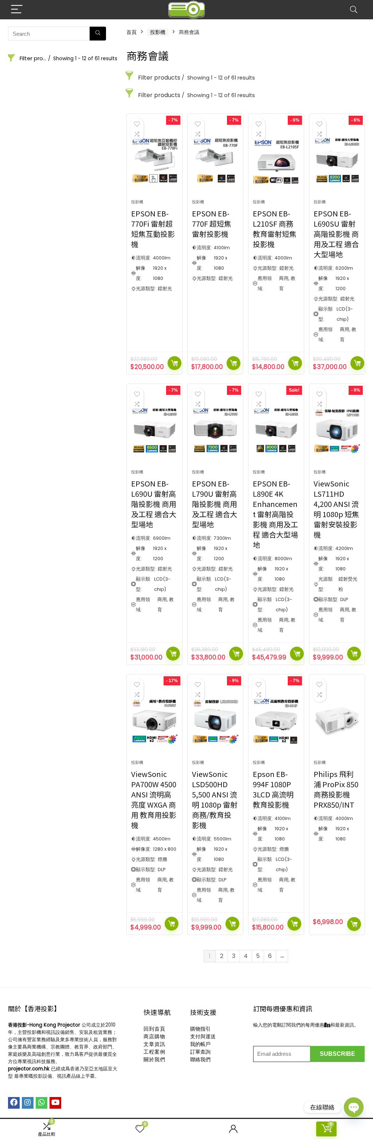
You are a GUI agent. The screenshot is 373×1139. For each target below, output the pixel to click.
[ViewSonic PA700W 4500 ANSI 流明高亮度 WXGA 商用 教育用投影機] (154, 721)
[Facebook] (14, 1103)
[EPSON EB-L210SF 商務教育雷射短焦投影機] (276, 160)
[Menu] (16, 9)
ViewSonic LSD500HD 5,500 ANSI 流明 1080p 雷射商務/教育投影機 (214, 799)
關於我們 (154, 1059)
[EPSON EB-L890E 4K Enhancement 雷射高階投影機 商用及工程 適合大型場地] (276, 430)
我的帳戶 (200, 1044)
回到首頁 (154, 1028)
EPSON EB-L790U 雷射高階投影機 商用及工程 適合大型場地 (214, 504)
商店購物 (154, 1036)
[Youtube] (55, 1103)
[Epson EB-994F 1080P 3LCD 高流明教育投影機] (276, 721)
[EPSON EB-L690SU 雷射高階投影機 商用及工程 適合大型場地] (337, 160)
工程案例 (154, 1051)
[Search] (353, 9)
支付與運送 (203, 1036)
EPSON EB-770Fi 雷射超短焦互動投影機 (153, 228)
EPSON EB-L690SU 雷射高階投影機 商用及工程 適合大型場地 (336, 233)
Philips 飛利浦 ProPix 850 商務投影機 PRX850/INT (336, 789)
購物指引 (200, 1028)
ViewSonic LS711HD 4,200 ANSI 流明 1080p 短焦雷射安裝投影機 (336, 509)
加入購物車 (174, 363)
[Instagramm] (28, 1103)
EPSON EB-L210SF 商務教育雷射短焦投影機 (275, 228)
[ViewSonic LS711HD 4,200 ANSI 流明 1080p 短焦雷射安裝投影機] (337, 430)
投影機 (157, 32)
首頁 (131, 32)
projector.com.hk (29, 1068)
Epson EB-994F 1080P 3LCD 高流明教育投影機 (273, 789)
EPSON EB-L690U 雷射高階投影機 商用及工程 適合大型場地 (153, 504)
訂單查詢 (200, 1051)
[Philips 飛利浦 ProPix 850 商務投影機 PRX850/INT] (337, 721)
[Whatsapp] (41, 1103)
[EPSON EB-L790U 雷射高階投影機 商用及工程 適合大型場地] (215, 430)
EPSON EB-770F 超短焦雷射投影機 (211, 223)
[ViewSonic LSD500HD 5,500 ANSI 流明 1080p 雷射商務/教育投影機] (215, 721)
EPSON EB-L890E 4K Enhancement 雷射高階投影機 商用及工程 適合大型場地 (275, 514)
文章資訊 (154, 1044)
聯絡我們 (200, 1059)
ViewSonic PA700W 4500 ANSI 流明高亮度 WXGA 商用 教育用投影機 (153, 799)
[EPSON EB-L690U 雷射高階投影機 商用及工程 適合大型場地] (154, 430)
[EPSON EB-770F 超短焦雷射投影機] (215, 160)
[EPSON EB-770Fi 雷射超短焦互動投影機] (154, 160)
